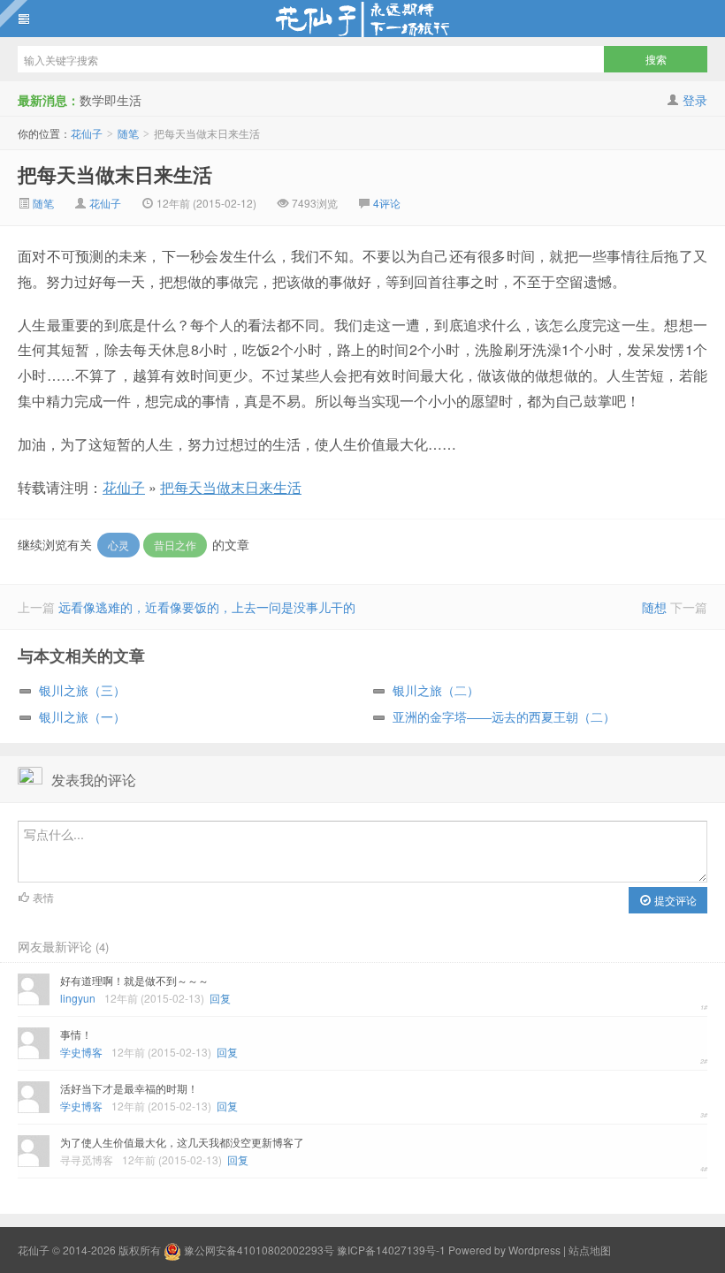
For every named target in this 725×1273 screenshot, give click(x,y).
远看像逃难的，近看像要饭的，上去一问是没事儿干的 (206, 607)
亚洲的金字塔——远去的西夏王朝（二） (504, 716)
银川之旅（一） (82, 716)
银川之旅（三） (82, 690)
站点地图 (590, 1249)
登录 (695, 100)
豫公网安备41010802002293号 (259, 1249)
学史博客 (81, 1051)
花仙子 (362, 18)
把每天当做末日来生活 (115, 174)
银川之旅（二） (436, 690)
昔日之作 (175, 544)
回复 (220, 997)
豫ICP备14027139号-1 (391, 1249)
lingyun (77, 997)
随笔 (128, 132)
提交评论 (674, 899)
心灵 (118, 544)
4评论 (387, 202)
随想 (654, 607)
